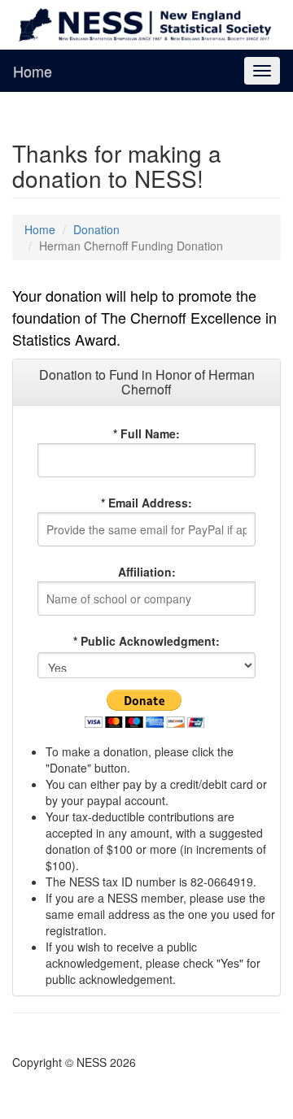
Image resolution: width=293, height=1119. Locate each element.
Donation (96, 229)
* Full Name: (146, 433)
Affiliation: (147, 572)
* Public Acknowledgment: (146, 641)
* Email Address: (146, 502)
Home (32, 70)
